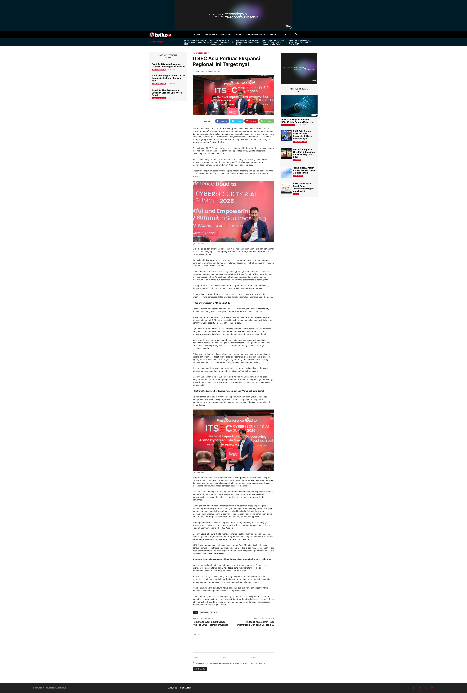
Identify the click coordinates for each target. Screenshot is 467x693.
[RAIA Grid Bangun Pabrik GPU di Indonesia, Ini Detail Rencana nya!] (286, 135)
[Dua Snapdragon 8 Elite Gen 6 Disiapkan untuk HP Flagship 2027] (286, 153)
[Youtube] (431, 687)
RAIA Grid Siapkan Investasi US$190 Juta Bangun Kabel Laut (168, 65)
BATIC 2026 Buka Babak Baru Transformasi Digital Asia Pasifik (303, 187)
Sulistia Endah (200, 71)
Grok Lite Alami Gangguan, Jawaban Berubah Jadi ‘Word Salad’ (167, 92)
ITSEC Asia (214, 612)
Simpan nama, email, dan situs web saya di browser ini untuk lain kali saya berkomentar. (231, 663)
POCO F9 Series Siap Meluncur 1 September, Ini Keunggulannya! (221, 42)
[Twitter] (425, 687)
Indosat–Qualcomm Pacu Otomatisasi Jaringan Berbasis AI (255, 623)
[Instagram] (419, 687)
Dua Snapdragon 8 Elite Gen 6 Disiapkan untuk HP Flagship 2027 (304, 153)
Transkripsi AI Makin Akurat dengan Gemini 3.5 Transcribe (304, 170)
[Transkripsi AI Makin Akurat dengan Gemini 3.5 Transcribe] (286, 172)
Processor (297, 159)
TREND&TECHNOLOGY (159, 69)
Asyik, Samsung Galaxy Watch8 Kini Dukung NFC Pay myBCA (300, 42)
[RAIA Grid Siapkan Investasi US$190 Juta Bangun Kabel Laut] (299, 106)
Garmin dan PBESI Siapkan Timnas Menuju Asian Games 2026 (196, 42)
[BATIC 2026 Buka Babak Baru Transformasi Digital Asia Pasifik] (286, 187)
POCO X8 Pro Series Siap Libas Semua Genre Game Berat (247, 42)
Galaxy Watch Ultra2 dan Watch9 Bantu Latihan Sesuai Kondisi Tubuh (273, 42)
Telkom (296, 194)
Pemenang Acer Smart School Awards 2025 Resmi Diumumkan (210, 623)
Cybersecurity (204, 612)
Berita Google (298, 175)
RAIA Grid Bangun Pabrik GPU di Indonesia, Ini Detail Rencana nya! (168, 78)
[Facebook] (413, 687)
